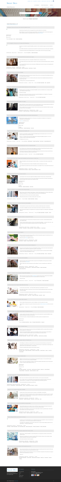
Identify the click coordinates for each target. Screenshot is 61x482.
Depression (42, 322)
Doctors (39, 169)
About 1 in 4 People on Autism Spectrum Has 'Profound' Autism (18, 189)
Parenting (30, 169)
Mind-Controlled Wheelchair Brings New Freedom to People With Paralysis (20, 216)
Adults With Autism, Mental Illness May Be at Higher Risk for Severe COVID (20, 430)
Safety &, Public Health (33, 370)
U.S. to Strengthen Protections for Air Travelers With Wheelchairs (18, 43)
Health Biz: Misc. (36, 335)
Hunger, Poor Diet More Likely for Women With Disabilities (17, 257)
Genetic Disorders (42, 350)
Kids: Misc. (36, 385)
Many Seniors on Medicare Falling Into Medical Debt (16, 355)
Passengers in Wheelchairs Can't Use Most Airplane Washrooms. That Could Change (21, 86)
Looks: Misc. (50, 350)
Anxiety (31, 322)
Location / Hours (21, 475)
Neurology (36, 198)
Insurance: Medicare (21, 370)
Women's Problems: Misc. (22, 268)
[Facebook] (53, 480)
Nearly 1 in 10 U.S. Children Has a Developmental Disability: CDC (18, 130)
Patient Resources (44, 5)
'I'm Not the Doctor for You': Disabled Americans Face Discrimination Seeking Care (22, 245)
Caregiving (25, 240)
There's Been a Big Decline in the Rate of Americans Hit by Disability (19, 203)
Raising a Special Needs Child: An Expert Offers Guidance (17, 299)
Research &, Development (36, 426)
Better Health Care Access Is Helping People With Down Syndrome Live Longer (20, 56)
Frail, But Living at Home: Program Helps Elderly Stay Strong (18, 284)
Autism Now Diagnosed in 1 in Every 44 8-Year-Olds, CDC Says (18, 374)
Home (43, 7)
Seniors (50, 212)
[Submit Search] (40, 13)
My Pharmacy (36, 5)
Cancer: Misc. (31, 186)
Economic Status (22, 267)
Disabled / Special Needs (34, 52)
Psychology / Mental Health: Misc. (36, 322)
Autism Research (41, 32)
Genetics (47, 350)
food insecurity (27, 261)
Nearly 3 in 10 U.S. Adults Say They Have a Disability (16, 389)
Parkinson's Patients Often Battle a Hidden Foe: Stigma (16, 101)
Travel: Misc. (29, 52)
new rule (22, 120)
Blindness (9, 426)
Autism (26, 141)
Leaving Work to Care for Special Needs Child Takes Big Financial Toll (19, 446)
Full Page (25, 52)
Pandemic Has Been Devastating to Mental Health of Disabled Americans (20, 311)
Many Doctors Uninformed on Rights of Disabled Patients (17, 326)
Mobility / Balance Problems (23, 295)
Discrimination (49, 253)
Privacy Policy (21, 476)
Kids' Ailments (41, 141)
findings (27, 237)
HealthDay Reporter (22, 122)
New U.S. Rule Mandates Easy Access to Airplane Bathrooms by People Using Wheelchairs (22, 115)
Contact (51, 5)
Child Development (30, 141)
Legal (39, 412)
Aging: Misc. (48, 82)
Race (45, 82)
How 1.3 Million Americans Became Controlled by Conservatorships (19, 403)
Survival (21, 186)
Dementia (34, 68)
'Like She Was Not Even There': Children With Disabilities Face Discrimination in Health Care (22, 158)
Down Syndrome (31, 68)
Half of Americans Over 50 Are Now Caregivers (15, 232)
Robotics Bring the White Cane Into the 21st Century (16, 416)
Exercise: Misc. (40, 280)
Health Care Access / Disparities (11, 68)
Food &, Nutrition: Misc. (28, 267)
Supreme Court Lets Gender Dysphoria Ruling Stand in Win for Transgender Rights (21, 145)
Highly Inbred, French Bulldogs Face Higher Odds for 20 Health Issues (19, 340)
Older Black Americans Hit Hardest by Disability (15, 72)
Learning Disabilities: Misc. (47, 141)
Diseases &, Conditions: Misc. (36, 350)
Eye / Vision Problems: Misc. (21, 426)
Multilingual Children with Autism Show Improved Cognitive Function (18, 27)
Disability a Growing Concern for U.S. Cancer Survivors (16, 173)
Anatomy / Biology (22, 350)
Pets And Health (21, 351)
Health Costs (42, 369)
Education (24, 385)
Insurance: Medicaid (18, 68)
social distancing (34, 275)
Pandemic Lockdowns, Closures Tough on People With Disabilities (19, 272)
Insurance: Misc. (27, 370)
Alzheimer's (21, 240)
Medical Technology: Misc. (29, 426)
